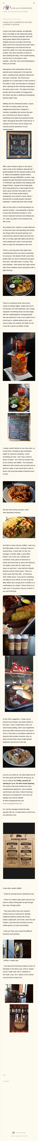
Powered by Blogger (20, 1132)
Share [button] (4, 1075)
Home (5, 11)
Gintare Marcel (23, 1136)
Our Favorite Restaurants (18, 11)
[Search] (34, 2)
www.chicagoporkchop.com (12, 803)
